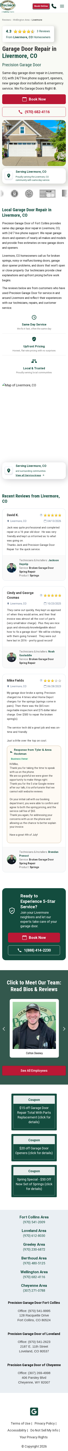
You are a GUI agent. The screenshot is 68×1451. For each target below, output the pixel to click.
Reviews (6, 19)
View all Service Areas (28, 475)
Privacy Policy (45, 1423)
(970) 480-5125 (34, 1263)
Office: (34, 1311)
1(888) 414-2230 (37, 950)
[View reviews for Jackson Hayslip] (11, 568)
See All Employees (34, 1070)
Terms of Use (20, 1423)
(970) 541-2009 (34, 1222)
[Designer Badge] (39, 194)
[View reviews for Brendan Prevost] (11, 859)
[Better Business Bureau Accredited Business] (58, 194)
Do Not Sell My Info (44, 1430)
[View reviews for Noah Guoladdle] (11, 657)
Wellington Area (21, 19)
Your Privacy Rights (34, 1437)
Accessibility (16, 1430)
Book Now (37, 99)
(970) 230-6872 (34, 1249)
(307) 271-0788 (34, 1290)
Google (34, 1412)
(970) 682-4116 (37, 112)
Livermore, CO (18, 521)
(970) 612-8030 (34, 1236)
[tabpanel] (34, 1027)
